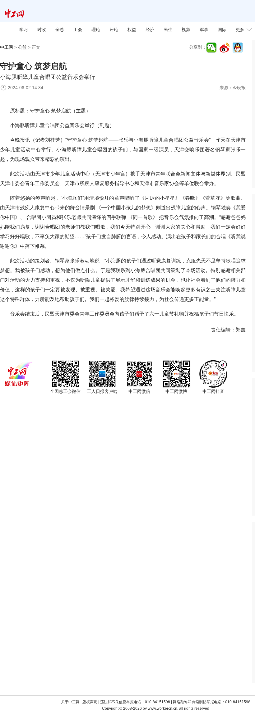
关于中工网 (70, 702)
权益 (132, 29)
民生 (168, 29)
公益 (22, 47)
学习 (23, 29)
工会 (77, 29)
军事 (204, 29)
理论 (95, 29)
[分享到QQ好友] (238, 47)
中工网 (6, 47)
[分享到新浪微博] (225, 47)
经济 (150, 29)
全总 (59, 29)
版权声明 (89, 702)
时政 (41, 29)
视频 (186, 29)
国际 (222, 29)
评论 (113, 29)
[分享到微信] (211, 47)
